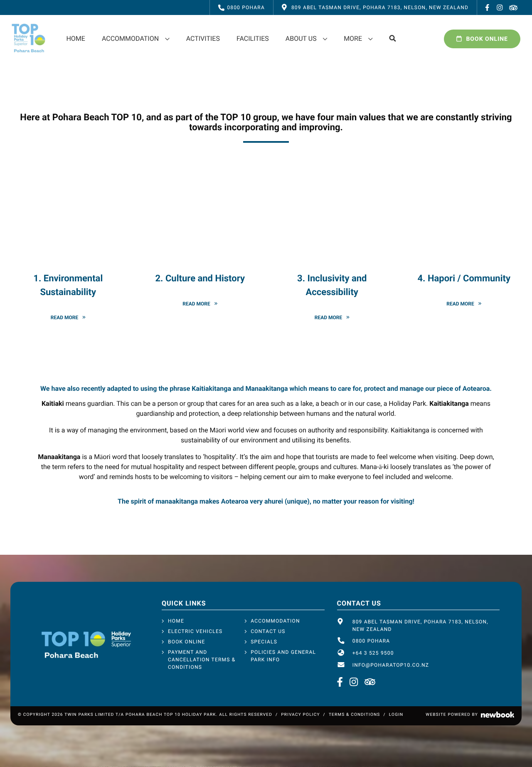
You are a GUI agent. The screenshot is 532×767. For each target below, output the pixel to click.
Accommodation (130, 38)
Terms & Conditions (354, 714)
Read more (65, 317)
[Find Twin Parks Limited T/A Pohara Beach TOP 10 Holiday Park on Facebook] (487, 7)
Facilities (252, 38)
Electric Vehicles (195, 631)
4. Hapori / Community (464, 278)
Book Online (487, 39)
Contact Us (268, 631)
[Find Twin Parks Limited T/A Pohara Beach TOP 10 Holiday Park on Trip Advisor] (513, 7)
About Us (301, 38)
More (353, 38)
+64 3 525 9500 (373, 653)
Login (396, 714)
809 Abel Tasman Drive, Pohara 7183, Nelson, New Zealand (420, 625)
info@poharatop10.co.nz (390, 665)
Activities (203, 38)
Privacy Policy (300, 714)
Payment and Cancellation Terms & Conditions (201, 659)
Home (75, 38)
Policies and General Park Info (283, 656)
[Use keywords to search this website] (392, 39)
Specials (264, 642)
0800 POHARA (246, 7)
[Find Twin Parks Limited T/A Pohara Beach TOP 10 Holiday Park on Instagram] (500, 7)
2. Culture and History (200, 278)
